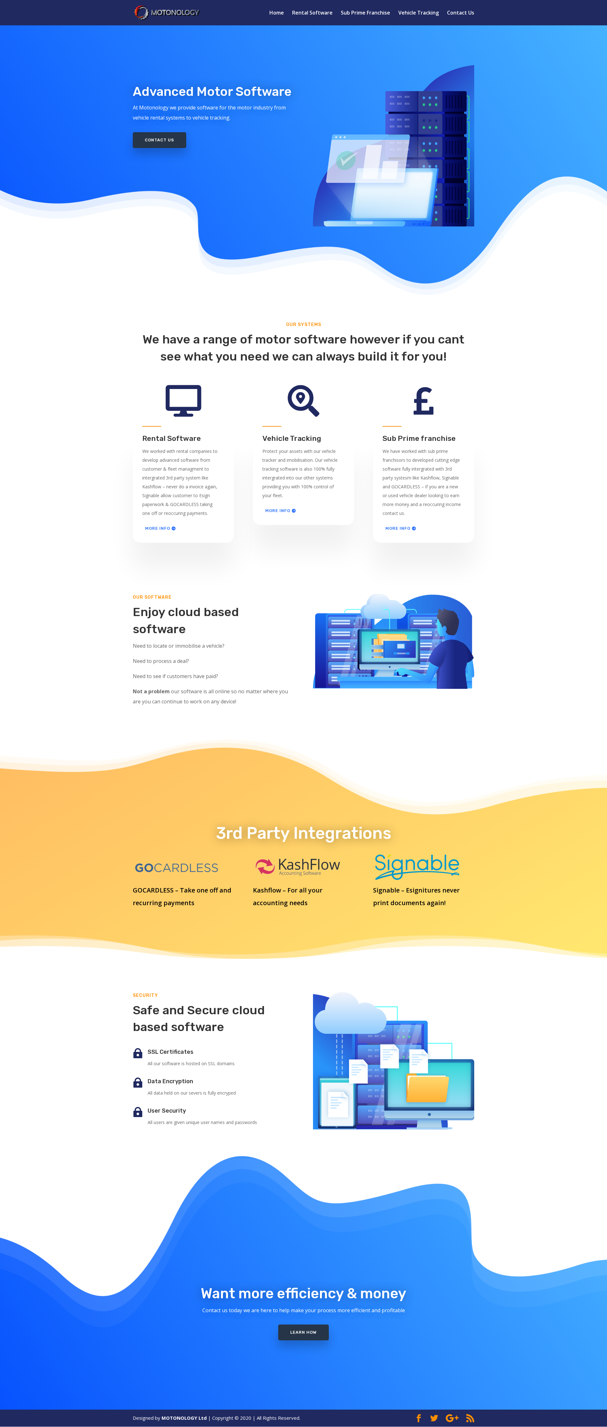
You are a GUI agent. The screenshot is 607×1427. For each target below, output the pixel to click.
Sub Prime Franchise (365, 13)
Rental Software (312, 13)
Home (276, 13)
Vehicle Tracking (418, 13)
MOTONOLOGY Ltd (184, 1418)
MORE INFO (157, 528)
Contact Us (460, 13)
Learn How (303, 1332)
